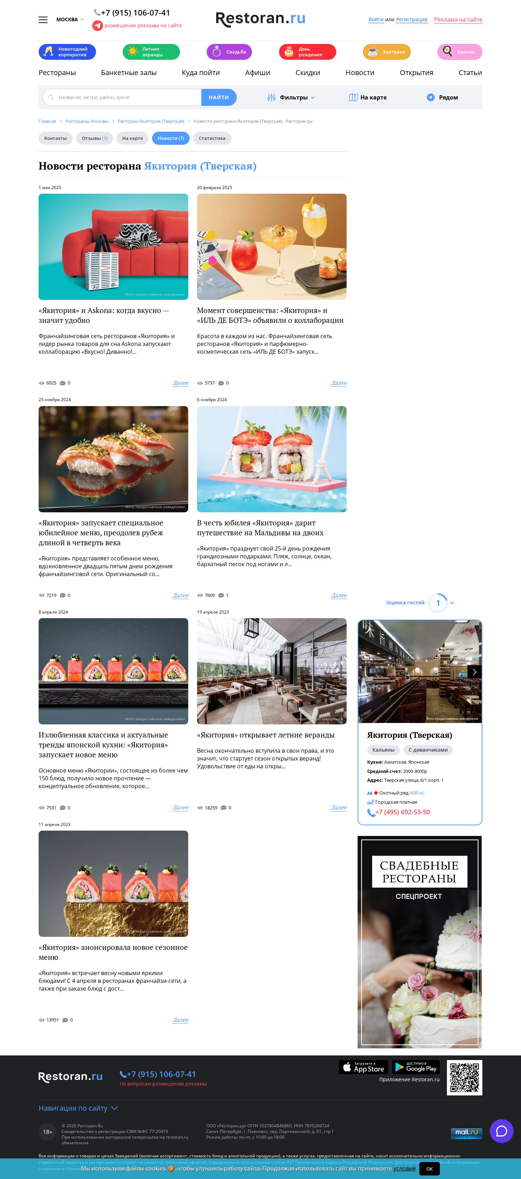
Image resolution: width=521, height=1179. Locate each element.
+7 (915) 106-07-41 (161, 1073)
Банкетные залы (129, 72)
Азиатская (395, 762)
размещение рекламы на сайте (143, 25)
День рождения (302, 52)
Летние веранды (145, 52)
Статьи (470, 72)
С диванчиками (428, 749)
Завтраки (386, 51)
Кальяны (383, 749)
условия (404, 1168)
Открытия (416, 72)
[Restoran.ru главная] (260, 20)
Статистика (212, 138)
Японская (418, 762)
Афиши (257, 72)
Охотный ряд (393, 793)
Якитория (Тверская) (200, 166)
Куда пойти (201, 72)
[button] (474, 671)
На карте (373, 97)
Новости (360, 72)
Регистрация (411, 20)
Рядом (448, 97)
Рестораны (57, 72)
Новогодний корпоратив (65, 52)
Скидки (308, 72)
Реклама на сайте (458, 19)
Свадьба (228, 51)
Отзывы (94, 138)
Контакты (55, 138)
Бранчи (458, 51)
